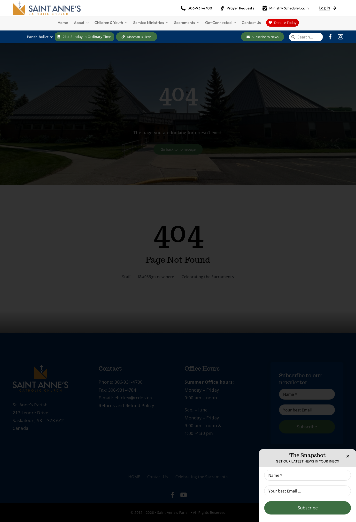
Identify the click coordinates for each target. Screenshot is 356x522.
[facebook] (330, 36)
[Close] (347, 456)
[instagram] (340, 36)
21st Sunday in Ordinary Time (87, 36)
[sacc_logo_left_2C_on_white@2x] (47, 4)
